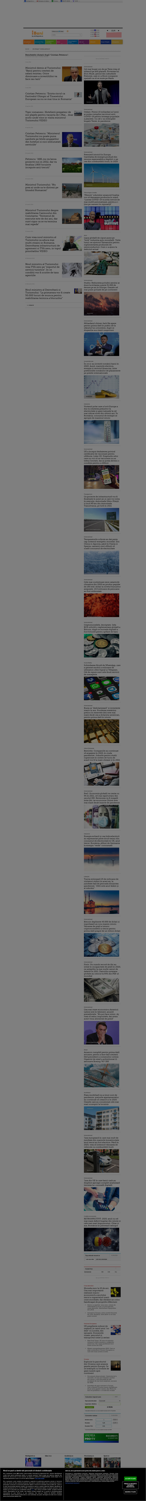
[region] (73, 1484)
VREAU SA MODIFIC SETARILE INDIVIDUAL (130, 1485)
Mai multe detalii (39, 1478)
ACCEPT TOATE (130, 1478)
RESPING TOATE (130, 1492)
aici (33, 1489)
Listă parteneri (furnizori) (72, 1483)
